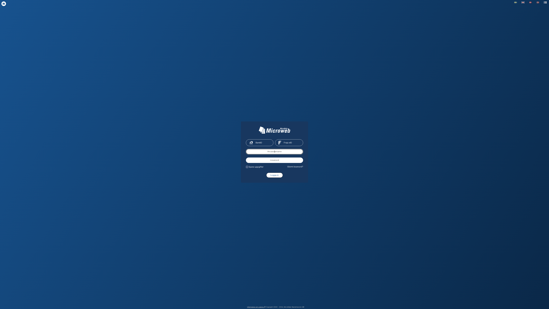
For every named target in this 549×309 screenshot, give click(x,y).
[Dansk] (530, 2)
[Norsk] (538, 2)
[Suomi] (545, 2)
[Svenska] (515, 2)
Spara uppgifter (256, 167)
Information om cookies (255, 307)
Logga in (274, 175)
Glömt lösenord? (295, 167)
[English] (523, 2)
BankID (259, 142)
